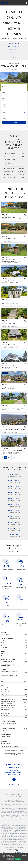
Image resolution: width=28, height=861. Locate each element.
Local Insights (14, 58)
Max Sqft (4, 115)
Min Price (4, 86)
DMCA (21, 794)
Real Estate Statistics (14, 46)
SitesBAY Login (19, 796)
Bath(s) (3, 104)
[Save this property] (25, 203)
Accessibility (14, 794)
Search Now (14, 122)
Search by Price (14, 52)
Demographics (14, 55)
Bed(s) (3, 98)
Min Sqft (4, 110)
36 (14, 457)
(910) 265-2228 (14, 770)
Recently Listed (14, 49)
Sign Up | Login (14, 784)
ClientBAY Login (9, 796)
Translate (23, 852)
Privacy (6, 794)
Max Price (4, 92)
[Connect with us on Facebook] (14, 779)
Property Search (14, 43)
